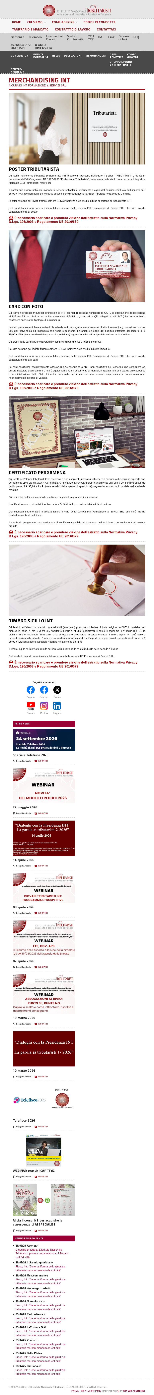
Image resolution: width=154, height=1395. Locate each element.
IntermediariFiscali (54, 38)
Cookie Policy (94, 1391)
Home (16, 22)
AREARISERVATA (43, 47)
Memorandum (95, 55)
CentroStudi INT (17, 70)
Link (111, 37)
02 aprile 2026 (23, 961)
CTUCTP (91, 38)
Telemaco (35, 37)
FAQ (136, 37)
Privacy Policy (78, 1391)
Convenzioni (20, 55)
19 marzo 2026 (24, 1017)
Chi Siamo (35, 22)
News (56, 55)
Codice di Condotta (100, 22)
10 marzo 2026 (24, 1070)
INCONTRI (41, 761)
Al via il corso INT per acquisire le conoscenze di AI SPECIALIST (38, 1222)
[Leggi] (44, 731)
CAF (101, 37)
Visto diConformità (75, 38)
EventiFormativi (40, 55)
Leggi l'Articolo (22, 761)
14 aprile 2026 (23, 859)
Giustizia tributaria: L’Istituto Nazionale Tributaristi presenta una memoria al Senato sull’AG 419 (42, 1253)
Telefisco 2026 (24, 1120)
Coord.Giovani (132, 55)
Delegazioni (72, 55)
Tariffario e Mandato (30, 29)
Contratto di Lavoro (73, 29)
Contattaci (106, 29)
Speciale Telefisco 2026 (31, 755)
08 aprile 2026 (23, 907)
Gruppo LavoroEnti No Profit (121, 63)
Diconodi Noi (124, 38)
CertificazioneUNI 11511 (21, 47)
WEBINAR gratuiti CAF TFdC (34, 1170)
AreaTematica (116, 55)
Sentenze (17, 37)
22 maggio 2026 (25, 807)
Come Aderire (63, 22)
